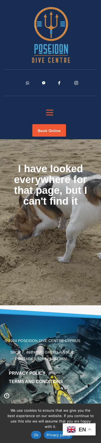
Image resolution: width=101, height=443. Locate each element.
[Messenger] (50, 85)
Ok (36, 435)
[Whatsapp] (34, 85)
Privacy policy (58, 435)
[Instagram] (82, 85)
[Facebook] (66, 85)
